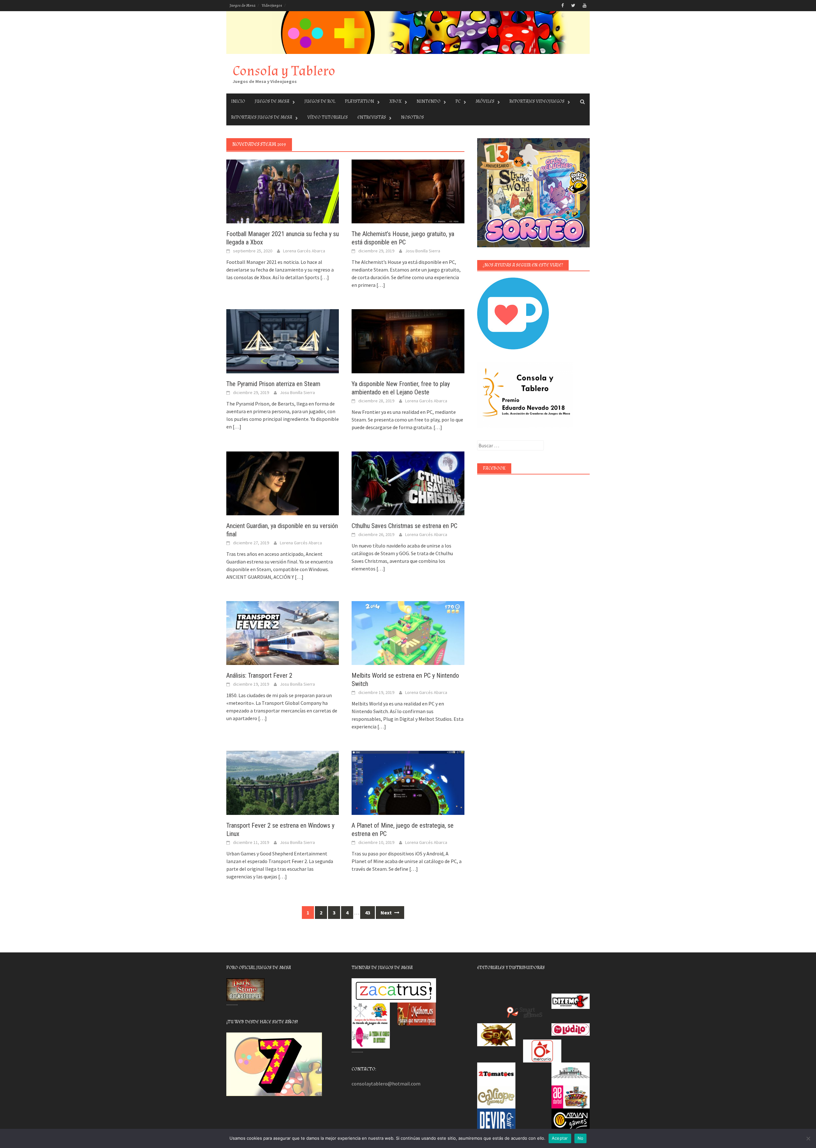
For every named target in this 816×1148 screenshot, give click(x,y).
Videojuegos (272, 5)
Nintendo (429, 101)
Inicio (238, 101)
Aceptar (560, 1138)
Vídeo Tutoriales (327, 117)
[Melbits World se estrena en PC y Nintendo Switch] (408, 632)
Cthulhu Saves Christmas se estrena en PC (404, 526)
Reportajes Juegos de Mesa (261, 117)
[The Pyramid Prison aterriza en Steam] (282, 340)
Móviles (485, 101)
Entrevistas (371, 117)
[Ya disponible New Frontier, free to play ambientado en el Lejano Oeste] (408, 340)
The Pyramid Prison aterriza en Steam (273, 384)
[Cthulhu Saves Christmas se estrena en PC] (408, 483)
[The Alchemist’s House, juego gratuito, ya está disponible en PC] (408, 191)
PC (458, 101)
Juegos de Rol (319, 101)
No (581, 1138)
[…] (324, 277)
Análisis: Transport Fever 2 (259, 675)
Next (387, 912)
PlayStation (359, 101)
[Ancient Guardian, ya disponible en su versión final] (282, 483)
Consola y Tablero (284, 71)
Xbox (395, 101)
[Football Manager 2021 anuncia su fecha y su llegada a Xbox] (282, 191)
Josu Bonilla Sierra (422, 251)
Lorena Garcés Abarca (304, 251)
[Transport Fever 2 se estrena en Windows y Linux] (282, 782)
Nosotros (412, 117)
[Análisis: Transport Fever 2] (282, 632)
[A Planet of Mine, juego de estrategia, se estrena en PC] (408, 782)
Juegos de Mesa (242, 5)
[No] (808, 1138)
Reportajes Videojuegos (537, 101)
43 (367, 912)
